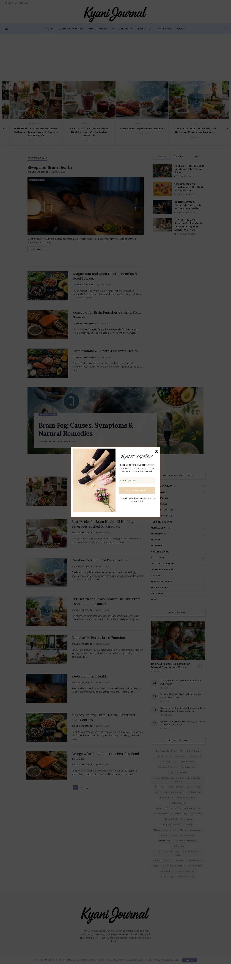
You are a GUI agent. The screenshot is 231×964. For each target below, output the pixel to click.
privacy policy (148, 498)
